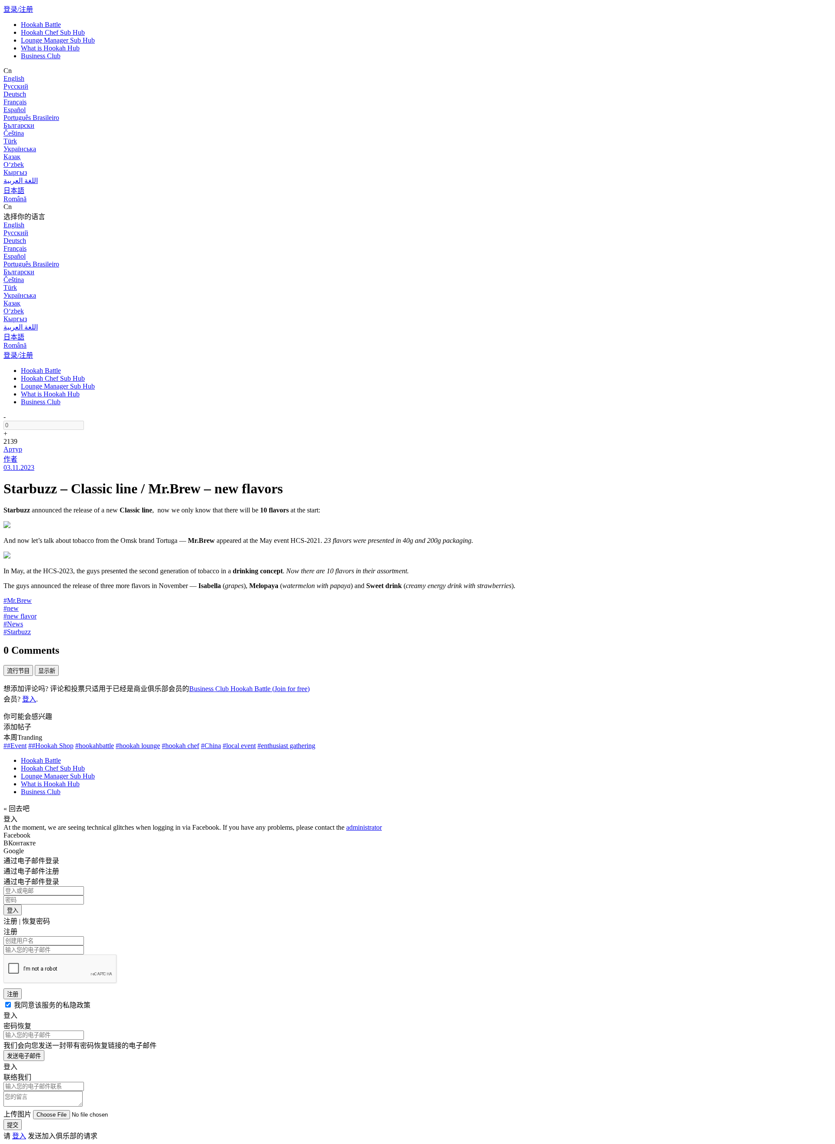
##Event (15, 745)
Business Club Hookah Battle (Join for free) (249, 688)
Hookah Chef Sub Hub (53, 32)
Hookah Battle (41, 24)
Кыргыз (15, 172)
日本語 (13, 190)
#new (11, 608)
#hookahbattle (94, 745)
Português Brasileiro (31, 117)
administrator (364, 827)
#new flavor (20, 616)
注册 (12, 994)
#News (13, 624)
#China (211, 745)
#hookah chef (180, 745)
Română (15, 199)
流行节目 (18, 671)
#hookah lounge (138, 745)
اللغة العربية (20, 180)
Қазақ (11, 156)
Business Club (40, 56)
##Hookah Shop (50, 745)
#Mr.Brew (17, 600)
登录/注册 (18, 9)
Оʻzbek (13, 164)
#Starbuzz (17, 631)
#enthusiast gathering (286, 745)
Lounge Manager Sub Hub (58, 40)
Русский (15, 86)
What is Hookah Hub (50, 48)
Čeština (13, 133)
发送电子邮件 (24, 1056)
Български (18, 125)
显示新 (46, 671)
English (13, 78)
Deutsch (14, 94)
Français (15, 102)
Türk (10, 141)
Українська (19, 149)
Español (14, 109)
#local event (239, 745)
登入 (29, 699)
